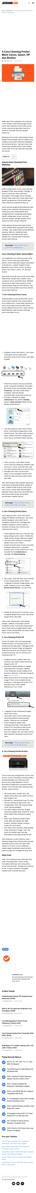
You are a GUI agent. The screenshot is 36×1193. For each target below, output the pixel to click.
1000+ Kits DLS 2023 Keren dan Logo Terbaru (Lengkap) (20, 1129)
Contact (25, 1177)
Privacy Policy (18, 1177)
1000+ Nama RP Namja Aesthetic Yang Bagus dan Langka (20, 1107)
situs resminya (13, 675)
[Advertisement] (18, 32)
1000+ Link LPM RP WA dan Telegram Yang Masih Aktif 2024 (20, 1092)
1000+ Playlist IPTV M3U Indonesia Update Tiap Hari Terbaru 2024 (19, 1078)
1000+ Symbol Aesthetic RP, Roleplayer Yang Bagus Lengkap (18, 1085)
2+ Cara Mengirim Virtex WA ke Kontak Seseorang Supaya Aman (20, 1100)
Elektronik (9, 10)
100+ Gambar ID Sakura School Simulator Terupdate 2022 (18, 1122)
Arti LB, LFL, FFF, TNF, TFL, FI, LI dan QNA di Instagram (19, 1063)
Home (3, 10)
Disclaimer (9, 1177)
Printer (6, 949)
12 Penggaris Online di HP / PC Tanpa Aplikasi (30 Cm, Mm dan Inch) (20, 1114)
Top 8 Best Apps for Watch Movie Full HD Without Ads (20, 1070)
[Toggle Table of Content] (13, 156)
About (3, 1177)
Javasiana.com (7, 61)
